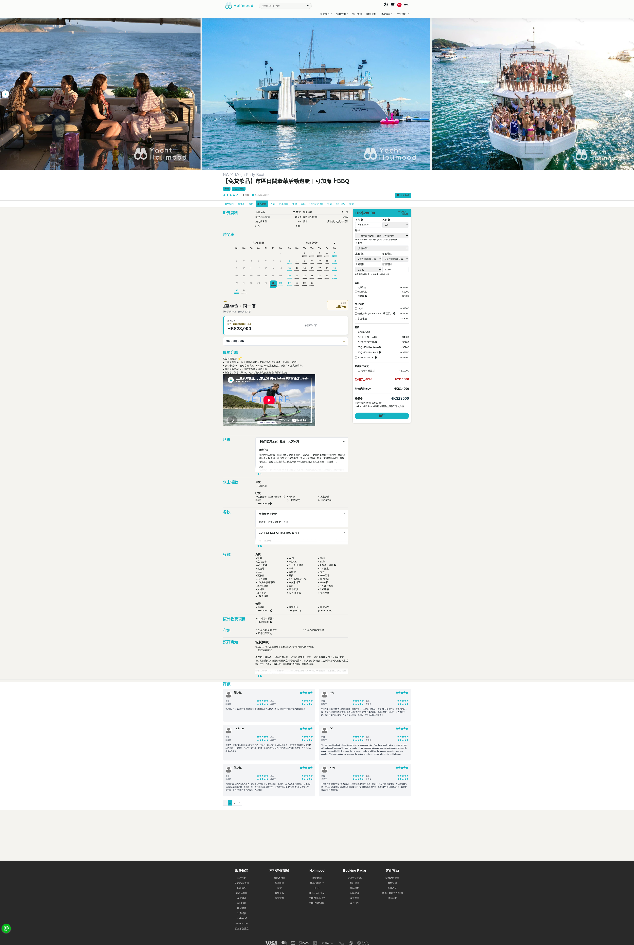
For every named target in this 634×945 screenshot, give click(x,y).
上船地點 (360, 253)
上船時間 (360, 264)
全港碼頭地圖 (392, 877)
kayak (360, 308)
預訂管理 (354, 883)
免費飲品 (362, 332)
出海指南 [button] (385, 14)
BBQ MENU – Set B (367, 352)
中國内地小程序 (317, 898)
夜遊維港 (241, 898)
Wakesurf (242, 918)
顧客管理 (354, 893)
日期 (358, 219)
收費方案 (354, 898)
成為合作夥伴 (317, 883)
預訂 (382, 416)
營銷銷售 (354, 888)
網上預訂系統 (355, 877)
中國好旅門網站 (317, 903)
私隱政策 (392, 888)
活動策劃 (317, 877)
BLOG (317, 888)
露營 (279, 888)
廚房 (227, 188)
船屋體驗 (241, 908)
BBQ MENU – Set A (367, 347)
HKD (406, 4)
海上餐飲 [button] (357, 14)
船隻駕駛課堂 (242, 928)
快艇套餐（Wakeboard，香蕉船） (374, 313)
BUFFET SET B (365, 342)
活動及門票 (279, 877)
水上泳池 (362, 318)
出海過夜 (241, 913)
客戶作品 (354, 903)
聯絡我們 (392, 898)
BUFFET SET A (365, 337)
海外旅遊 (279, 898)
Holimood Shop (317, 893)
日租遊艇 (241, 888)
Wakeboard (242, 923)
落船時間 (387, 264)
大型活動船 (238, 188)
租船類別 (325, 14)
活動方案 (341, 14)
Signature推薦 (241, 883)
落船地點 (387, 253)
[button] (5, 94)
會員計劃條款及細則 (392, 893)
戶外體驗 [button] (402, 14)
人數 (385, 219)
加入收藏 (404, 195)
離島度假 (279, 893)
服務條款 (392, 883)
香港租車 (279, 883)
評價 (245, 195)
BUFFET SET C (365, 357)
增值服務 (371, 14)
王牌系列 (241, 877)
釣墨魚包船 (241, 893)
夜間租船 (241, 903)
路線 (357, 230)
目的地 (358, 243)
